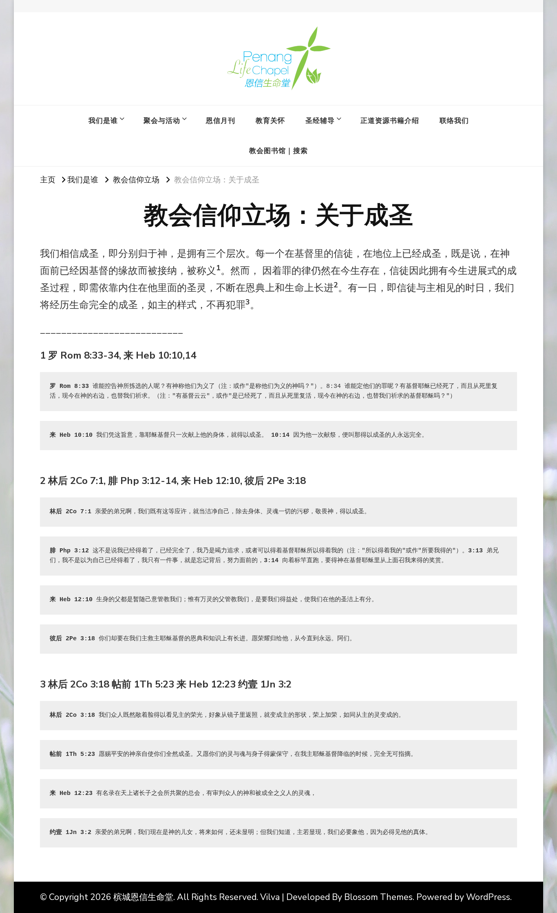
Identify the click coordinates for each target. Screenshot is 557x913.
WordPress (488, 897)
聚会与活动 (162, 120)
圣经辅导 (320, 120)
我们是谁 (103, 120)
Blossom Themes (378, 897)
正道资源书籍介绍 (389, 120)
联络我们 (454, 120)
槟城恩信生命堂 (143, 897)
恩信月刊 (220, 120)
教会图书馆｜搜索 (278, 150)
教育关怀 (270, 120)
